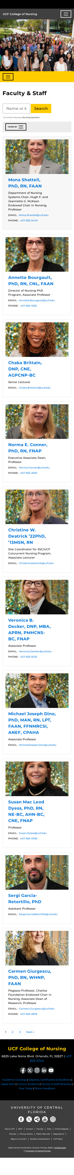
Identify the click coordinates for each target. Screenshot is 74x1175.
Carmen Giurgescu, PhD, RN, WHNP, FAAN (37, 948)
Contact (29, 1129)
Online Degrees (61, 1129)
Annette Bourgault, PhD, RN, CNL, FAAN (37, 254)
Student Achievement (40, 1139)
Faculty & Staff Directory (56, 1084)
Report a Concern (19, 1139)
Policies (12, 1134)
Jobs (49, 1129)
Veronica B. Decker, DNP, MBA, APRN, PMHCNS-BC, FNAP (37, 597)
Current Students (28, 1084)
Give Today (26, 1088)
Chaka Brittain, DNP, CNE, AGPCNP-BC (37, 339)
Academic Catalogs (14, 1079)
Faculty (40, 1129)
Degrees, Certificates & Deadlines (50, 1079)
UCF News (57, 1139)
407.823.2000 (60, 1148)
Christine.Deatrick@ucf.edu (36, 563)
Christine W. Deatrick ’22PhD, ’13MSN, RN (37, 507)
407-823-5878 (28, 1014)
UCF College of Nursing (20, 14)
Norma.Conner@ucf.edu (34, 467)
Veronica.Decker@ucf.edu (35, 651)
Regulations (58, 1134)
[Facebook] (21, 1119)
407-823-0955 (28, 838)
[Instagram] (53, 1119)
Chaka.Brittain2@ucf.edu (35, 387)
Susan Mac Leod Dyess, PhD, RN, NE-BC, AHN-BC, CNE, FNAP (37, 779)
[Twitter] (29, 1119)
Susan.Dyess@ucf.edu (33, 833)
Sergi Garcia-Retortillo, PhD (37, 872)
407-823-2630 (28, 472)
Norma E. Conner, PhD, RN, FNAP (37, 421)
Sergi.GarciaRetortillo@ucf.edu (38, 914)
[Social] (37, 1119)
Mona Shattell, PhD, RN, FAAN (37, 156)
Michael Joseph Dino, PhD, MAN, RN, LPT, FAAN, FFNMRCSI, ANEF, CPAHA (37, 690)
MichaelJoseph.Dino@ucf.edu (37, 745)
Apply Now (8, 1084)
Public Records (43, 1134)
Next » (30, 1032)
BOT (20, 1129)
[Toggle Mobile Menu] (70, 4)
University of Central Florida (37, 1110)
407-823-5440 (29, 220)
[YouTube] (45, 1119)
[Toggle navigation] (66, 14)
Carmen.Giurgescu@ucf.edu (37, 1008)
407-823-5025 (28, 656)
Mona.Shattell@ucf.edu (34, 215)
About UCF (10, 1129)
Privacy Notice (26, 1134)
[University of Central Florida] (26, 4)
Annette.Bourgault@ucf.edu (37, 300)
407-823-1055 (28, 305)
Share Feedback (45, 1088)
